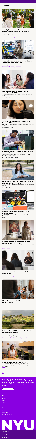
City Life (3, 247)
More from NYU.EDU (6, 431)
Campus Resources (5, 127)
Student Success (5, 437)
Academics (4, 393)
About (3, 410)
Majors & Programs (9, 157)
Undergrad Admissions (7, 433)
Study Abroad (24, 338)
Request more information (7, 388)
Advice (3, 395)
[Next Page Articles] (33, 373)
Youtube (3, 404)
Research (12, 67)
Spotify (3, 407)
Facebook (4, 402)
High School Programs (7, 436)
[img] (18, 18)
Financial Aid (5, 434)
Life (2, 392)
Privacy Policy (5, 412)
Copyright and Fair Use (7, 414)
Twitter (3, 400)
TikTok (3, 405)
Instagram (4, 398)
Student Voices (18, 67)
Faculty (3, 97)
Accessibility (5, 416)
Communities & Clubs (6, 67)
